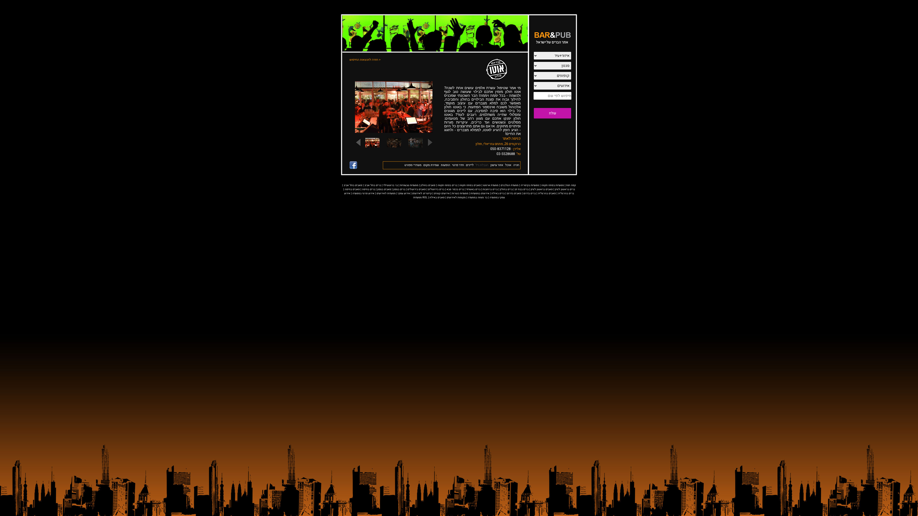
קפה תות (571, 185)
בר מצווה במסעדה (477, 197)
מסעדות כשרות (460, 193)
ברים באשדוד (473, 189)
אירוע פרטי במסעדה (363, 193)
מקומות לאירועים (456, 197)
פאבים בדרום (514, 193)
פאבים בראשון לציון (542, 189)
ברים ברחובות (490, 189)
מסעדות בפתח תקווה (552, 185)
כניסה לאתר (512, 138)
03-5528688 (506, 153)
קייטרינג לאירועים (422, 193)
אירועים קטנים (442, 193)
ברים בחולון (506, 189)
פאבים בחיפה (352, 189)
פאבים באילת (437, 197)
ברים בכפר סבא (455, 189)
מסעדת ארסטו (490, 185)
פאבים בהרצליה (547, 193)
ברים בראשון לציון (565, 189)
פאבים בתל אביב (353, 185)
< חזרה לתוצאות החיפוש (365, 59)
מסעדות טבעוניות (409, 185)
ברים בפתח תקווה (447, 185)
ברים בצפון (399, 189)
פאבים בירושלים (416, 189)
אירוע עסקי (404, 193)
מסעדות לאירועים (386, 193)
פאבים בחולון (428, 185)
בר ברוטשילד (390, 185)
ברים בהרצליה (566, 193)
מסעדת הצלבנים (510, 185)
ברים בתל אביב (372, 185)
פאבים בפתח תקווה (470, 185)
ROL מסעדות (420, 197)
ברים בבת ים (522, 189)
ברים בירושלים (436, 189)
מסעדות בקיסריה (530, 185)
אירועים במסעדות (479, 193)
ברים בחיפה (368, 189)
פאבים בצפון (384, 189)
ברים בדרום (529, 193)
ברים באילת (498, 193)
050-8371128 (500, 148)
